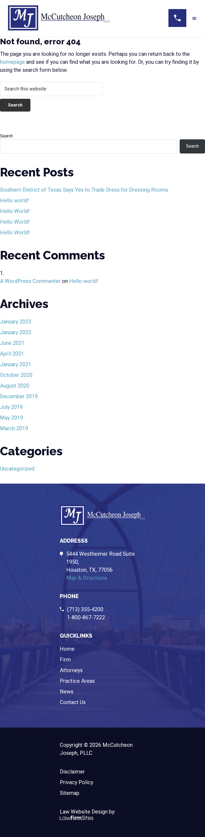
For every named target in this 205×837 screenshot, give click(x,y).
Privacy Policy (76, 782)
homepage (12, 62)
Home (67, 649)
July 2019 (11, 407)
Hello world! (14, 200)
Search (6, 136)
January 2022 (15, 332)
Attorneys (71, 670)
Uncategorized (17, 468)
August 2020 (14, 385)
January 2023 (15, 321)
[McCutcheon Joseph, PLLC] (59, 8)
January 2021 (15, 364)
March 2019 (14, 428)
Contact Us (73, 702)
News (66, 691)
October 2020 (16, 375)
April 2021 (12, 353)
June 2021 (12, 343)
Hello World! (15, 211)
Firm (65, 659)
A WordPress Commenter (30, 281)
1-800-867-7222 (86, 617)
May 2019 (11, 417)
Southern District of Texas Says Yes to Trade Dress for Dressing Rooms (84, 190)
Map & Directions (86, 578)
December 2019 (19, 396)
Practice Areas (77, 681)
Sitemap (69, 793)
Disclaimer (72, 771)
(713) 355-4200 (85, 609)
